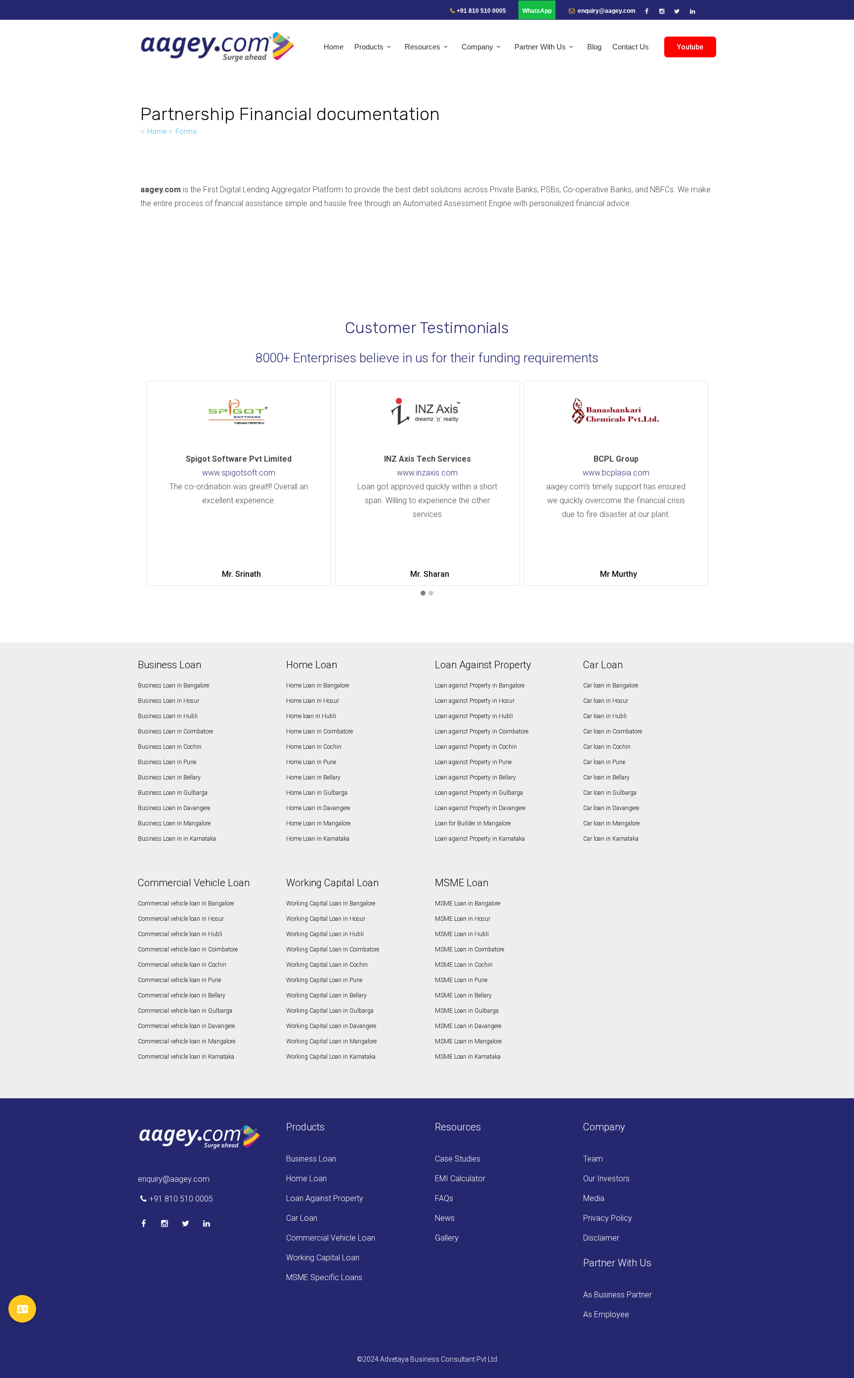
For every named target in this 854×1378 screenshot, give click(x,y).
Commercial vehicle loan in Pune (179, 980)
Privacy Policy (607, 1218)
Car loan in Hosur (605, 700)
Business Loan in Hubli (168, 716)
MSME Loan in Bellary (463, 995)
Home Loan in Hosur (312, 700)
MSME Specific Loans (324, 1277)
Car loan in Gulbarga (610, 792)
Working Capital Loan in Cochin (327, 964)
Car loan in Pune (604, 762)
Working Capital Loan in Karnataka (331, 1056)
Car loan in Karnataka (611, 838)
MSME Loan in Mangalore (468, 1041)
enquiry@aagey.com (606, 10)
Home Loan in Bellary (313, 777)
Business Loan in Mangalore (174, 823)
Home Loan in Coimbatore (319, 731)
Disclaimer (601, 1238)
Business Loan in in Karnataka (177, 838)
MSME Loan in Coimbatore (469, 949)
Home (157, 131)
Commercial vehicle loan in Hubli (180, 934)
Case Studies (457, 1158)
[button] (423, 594)
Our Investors (606, 1178)
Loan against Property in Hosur (474, 700)
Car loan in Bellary (606, 777)
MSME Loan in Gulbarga (467, 1010)
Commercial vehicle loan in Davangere (186, 1026)
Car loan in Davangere (611, 808)
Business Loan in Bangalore (173, 685)
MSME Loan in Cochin (464, 964)
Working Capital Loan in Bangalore (330, 903)
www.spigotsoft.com (238, 472)
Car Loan (301, 1218)
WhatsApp (537, 10)
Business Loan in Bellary (169, 777)
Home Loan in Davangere (318, 808)
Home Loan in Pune (311, 762)
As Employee (606, 1314)
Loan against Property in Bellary (475, 777)
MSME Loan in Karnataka (468, 1056)
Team (593, 1158)
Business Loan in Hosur (168, 700)
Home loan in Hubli (311, 716)
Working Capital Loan (322, 1257)
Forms (186, 131)
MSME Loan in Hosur (462, 918)
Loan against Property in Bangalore (479, 685)
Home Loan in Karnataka (317, 838)
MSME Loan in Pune (461, 980)
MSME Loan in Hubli (462, 934)
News (445, 1218)
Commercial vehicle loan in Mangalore (186, 1041)
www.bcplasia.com (616, 472)
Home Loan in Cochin (314, 746)
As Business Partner (617, 1294)
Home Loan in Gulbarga (316, 792)
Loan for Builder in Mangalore (473, 823)
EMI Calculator (460, 1178)
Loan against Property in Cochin (476, 746)
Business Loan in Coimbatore (175, 731)
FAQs (444, 1198)
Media (593, 1198)
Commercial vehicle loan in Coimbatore (188, 949)
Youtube (690, 47)
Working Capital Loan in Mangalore (331, 1041)
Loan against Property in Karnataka (480, 838)
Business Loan (311, 1158)
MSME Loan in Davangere (468, 1026)
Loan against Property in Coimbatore (481, 731)
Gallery (447, 1238)
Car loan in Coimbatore (612, 731)
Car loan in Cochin (607, 746)
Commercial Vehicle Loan (330, 1238)
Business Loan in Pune (167, 762)
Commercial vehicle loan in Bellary (181, 995)
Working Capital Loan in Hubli (325, 934)
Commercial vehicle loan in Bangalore (186, 903)
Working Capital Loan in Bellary (326, 995)
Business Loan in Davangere (174, 808)
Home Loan (306, 1178)
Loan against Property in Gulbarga (479, 792)
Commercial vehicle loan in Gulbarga (185, 1010)
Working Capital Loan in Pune (324, 980)
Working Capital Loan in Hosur (325, 918)
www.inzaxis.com (427, 472)
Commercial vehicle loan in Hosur (181, 918)
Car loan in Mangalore (611, 823)
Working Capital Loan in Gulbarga (330, 1010)
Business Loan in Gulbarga (173, 792)
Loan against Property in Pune (473, 762)
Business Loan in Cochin (170, 746)
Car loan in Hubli (605, 716)
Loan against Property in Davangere (480, 808)
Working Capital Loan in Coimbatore (332, 949)
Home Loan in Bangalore (317, 685)
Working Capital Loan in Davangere (331, 1026)
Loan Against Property (324, 1198)
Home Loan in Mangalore (318, 823)
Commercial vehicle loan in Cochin (182, 964)
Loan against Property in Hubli (474, 716)
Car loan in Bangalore (610, 685)
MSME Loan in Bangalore (467, 903)
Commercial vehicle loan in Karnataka (186, 1056)
